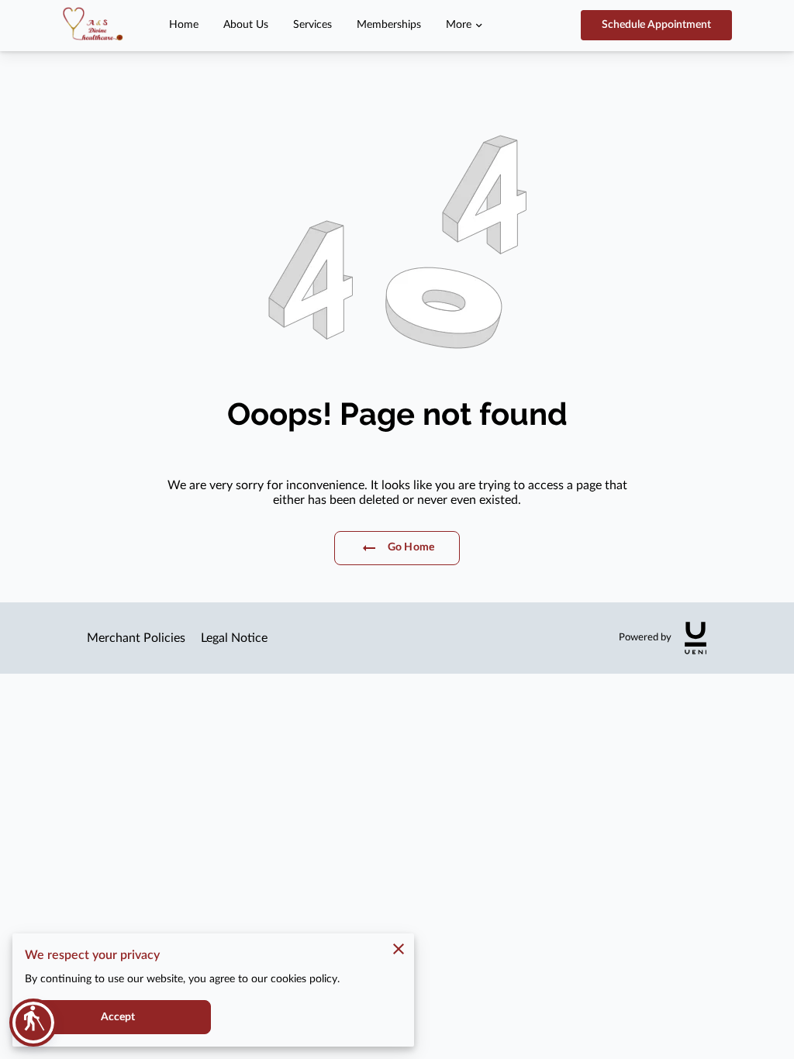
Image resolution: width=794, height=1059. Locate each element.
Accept (118, 1017)
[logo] (695, 638)
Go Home (411, 547)
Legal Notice (234, 638)
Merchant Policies (136, 638)
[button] (33, 1022)
